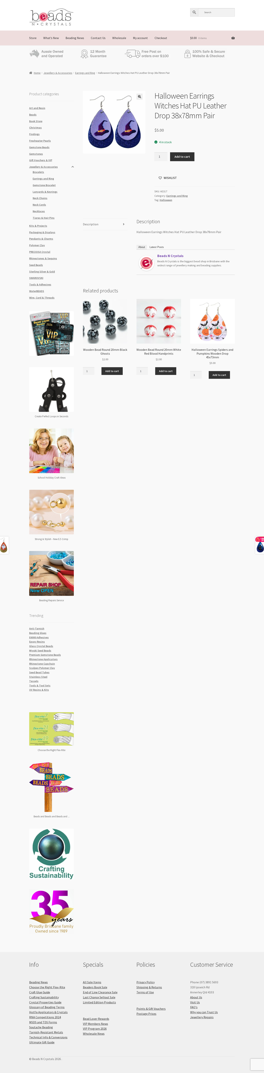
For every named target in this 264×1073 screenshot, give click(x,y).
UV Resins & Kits (39, 689)
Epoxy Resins (37, 641)
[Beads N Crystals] (146, 263)
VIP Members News (95, 1024)
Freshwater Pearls (40, 140)
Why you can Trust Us (204, 1012)
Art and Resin (37, 108)
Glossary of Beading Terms (47, 1007)
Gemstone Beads (39, 147)
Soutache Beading (41, 1027)
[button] (139, 97)
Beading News (75, 38)
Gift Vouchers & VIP (40, 160)
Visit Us (195, 1002)
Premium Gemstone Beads (45, 655)
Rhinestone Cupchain (42, 663)
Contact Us (98, 38)
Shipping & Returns (149, 987)
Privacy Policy (145, 982)
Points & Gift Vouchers (151, 1009)
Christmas (35, 127)
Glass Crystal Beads (41, 646)
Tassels (33, 681)
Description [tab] (90, 224)
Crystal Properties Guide (45, 1002)
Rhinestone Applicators (43, 659)
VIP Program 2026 (95, 1028)
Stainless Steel (38, 677)
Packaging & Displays (42, 232)
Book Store (35, 121)
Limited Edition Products (99, 1002)
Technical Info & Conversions (48, 1037)
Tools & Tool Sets (39, 685)
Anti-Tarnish (36, 628)
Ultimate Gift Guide (42, 1042)
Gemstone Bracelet (44, 185)
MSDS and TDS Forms (43, 1022)
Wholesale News (94, 1034)
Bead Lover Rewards (96, 1019)
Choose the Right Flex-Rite (47, 987)
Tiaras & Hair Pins (44, 218)
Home (37, 73)
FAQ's (194, 1007)
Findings (34, 134)
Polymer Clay (37, 245)
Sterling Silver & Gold (42, 271)
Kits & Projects (38, 225)
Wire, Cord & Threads (42, 297)
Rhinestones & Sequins (43, 258)
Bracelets (38, 172)
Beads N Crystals (170, 256)
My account (140, 38)
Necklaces (39, 211)
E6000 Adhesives (39, 637)
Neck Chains (40, 198)
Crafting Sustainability (44, 997)
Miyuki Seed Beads (40, 650)
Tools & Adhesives (40, 284)
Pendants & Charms (41, 238)
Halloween (166, 200)
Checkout (161, 38)
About (141, 247)
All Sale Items (92, 982)
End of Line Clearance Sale (100, 992)
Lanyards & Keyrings (45, 191)
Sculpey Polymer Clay (42, 668)
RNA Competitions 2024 (45, 1017)
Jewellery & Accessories (57, 73)
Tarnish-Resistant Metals (46, 1032)
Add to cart (182, 156)
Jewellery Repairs (202, 1017)
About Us (196, 997)
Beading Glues (37, 633)
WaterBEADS (36, 291)
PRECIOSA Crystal (39, 252)
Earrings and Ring (85, 73)
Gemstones (36, 154)
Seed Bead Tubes (39, 672)
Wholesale (119, 38)
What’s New (51, 38)
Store (33, 38)
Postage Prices (146, 1014)
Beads (33, 114)
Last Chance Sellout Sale (99, 997)
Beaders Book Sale (95, 987)
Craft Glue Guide (39, 992)
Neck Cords (39, 204)
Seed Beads (36, 265)
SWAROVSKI (36, 278)
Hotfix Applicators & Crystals (48, 1012)
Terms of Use (145, 992)
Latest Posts (157, 247)
